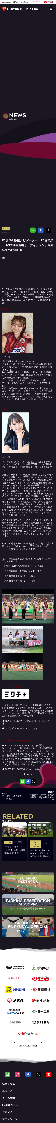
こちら (21, 720)
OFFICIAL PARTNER (28, 1045)
